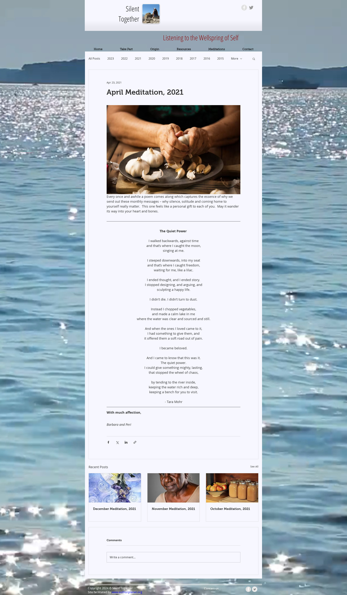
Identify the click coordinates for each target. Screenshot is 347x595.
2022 (124, 59)
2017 (193, 59)
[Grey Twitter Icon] (251, 7)
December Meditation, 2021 (114, 509)
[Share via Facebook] (108, 442)
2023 (110, 59)
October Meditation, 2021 (230, 509)
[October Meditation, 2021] (232, 488)
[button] (254, 58)
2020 (152, 59)
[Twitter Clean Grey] (254, 589)
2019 (165, 59)
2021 (138, 59)
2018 (179, 59)
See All (254, 466)
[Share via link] (135, 442)
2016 (207, 59)
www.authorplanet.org (127, 592)
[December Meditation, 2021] (115, 488)
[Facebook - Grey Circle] (244, 7)
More (234, 59)
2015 (220, 59)
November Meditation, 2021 (173, 509)
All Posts (94, 59)
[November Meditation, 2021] (173, 488)
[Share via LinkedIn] (126, 442)
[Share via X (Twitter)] (117, 442)
